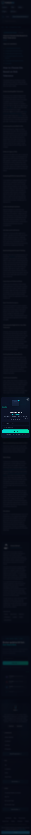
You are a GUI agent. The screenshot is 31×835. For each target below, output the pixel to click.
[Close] (27, 399)
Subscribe (15, 431)
